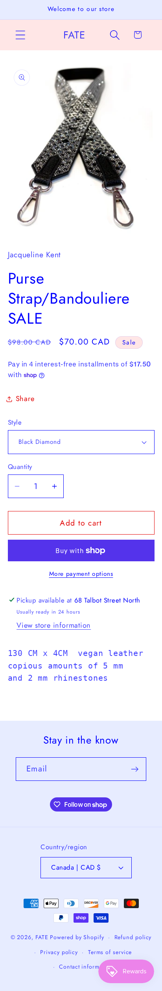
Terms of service (110, 952)
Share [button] (25, 399)
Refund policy (133, 937)
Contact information (86, 967)
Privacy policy (59, 952)
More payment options (81, 574)
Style (15, 422)
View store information (54, 625)
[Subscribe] (134, 769)
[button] (20, 35)
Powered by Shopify (77, 937)
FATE (41, 937)
